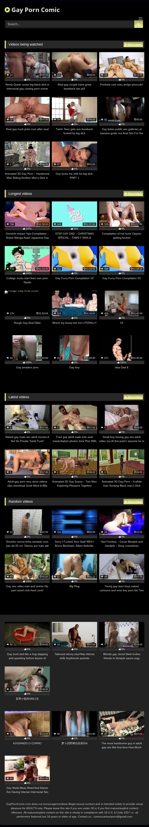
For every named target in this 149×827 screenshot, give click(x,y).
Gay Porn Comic (35, 9)
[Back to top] (137, 815)
